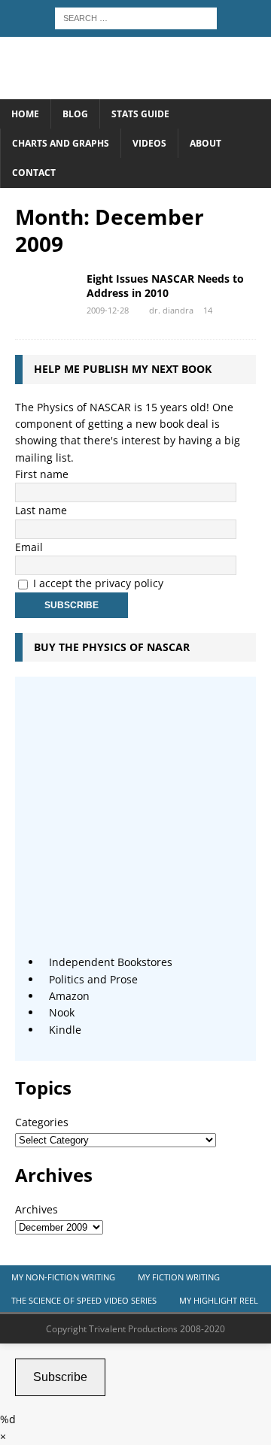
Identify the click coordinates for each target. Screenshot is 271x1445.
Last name (41, 510)
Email (29, 547)
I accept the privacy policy (98, 583)
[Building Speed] (135, 90)
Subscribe (60, 1377)
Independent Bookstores (110, 962)
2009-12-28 (108, 310)
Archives (36, 1209)
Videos (149, 143)
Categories (42, 1122)
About (205, 143)
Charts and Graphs (60, 143)
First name (42, 474)
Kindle (65, 1029)
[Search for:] (136, 17)
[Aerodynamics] (45, 294)
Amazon (69, 996)
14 (207, 310)
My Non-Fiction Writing (63, 1277)
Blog (75, 114)
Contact (34, 172)
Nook (62, 1012)
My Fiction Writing (179, 1277)
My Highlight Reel (218, 1300)
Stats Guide (140, 114)
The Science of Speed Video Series (84, 1300)
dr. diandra (171, 310)
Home (25, 114)
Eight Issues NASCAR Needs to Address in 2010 (165, 285)
